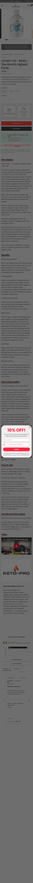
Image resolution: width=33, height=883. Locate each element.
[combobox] (5, 444)
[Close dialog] (30, 427)
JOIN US (16, 449)
